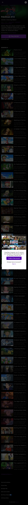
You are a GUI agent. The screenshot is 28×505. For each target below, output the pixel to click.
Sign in (14, 264)
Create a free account (14, 258)
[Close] (25, 237)
